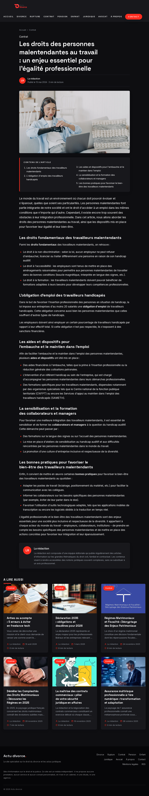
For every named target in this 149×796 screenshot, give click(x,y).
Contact (133, 17)
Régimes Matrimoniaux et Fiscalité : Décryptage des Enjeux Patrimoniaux (120, 621)
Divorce (22, 16)
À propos (116, 16)
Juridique (89, 16)
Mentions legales (130, 764)
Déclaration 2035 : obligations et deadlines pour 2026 (69, 621)
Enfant (75, 16)
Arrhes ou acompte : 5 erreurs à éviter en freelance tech (19, 621)
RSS (144, 764)
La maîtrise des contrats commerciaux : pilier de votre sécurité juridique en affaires (72, 696)
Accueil (8, 16)
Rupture (35, 16)
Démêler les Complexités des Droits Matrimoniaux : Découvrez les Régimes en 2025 (23, 696)
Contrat (49, 16)
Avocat (103, 16)
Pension (62, 16)
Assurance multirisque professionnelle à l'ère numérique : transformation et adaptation (122, 696)
